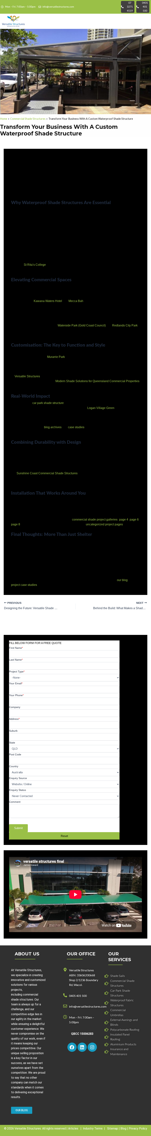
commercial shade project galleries (94, 519)
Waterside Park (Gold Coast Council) (82, 325)
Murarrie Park (56, 356)
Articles (73, 1128)
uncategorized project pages (104, 524)
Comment (14, 801)
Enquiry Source (18, 778)
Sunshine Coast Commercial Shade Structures (47, 473)
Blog (123, 1128)
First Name (16, 647)
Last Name (16, 659)
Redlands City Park (125, 325)
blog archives (53, 427)
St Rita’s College (35, 264)
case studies (76, 427)
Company (14, 707)
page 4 (123, 519)
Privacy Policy (138, 1128)
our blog (122, 580)
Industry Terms (93, 1128)
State (12, 742)
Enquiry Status (17, 789)
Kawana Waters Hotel (48, 301)
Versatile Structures (27, 376)
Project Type (16, 671)
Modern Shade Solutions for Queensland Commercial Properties (97, 381)
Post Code (15, 754)
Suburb (13, 730)
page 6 (134, 519)
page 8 (15, 524)
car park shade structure (48, 403)
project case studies (24, 584)
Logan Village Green (100, 408)
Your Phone (16, 695)
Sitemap (112, 1128)
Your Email (15, 683)
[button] (145, 21)
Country (13, 766)
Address (14, 718)
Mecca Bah (76, 301)
